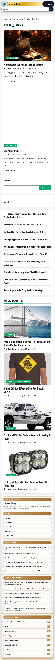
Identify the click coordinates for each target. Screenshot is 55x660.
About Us (8, 518)
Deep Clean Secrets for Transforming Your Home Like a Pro (24, 593)
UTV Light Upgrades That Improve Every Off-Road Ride (26, 239)
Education (8, 654)
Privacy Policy (9, 527)
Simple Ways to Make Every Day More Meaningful (24, 290)
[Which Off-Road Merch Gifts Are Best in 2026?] (27, 369)
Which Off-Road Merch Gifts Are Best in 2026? (23, 224)
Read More (11, 81)
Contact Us (8, 522)
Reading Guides (13, 58)
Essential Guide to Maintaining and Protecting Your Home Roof (25, 589)
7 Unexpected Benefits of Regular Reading (27, 45)
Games (7, 650)
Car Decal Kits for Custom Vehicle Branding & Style (25, 231)
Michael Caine (11, 68)
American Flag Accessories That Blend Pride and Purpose (27, 246)
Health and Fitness (11, 631)
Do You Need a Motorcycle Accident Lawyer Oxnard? (25, 254)
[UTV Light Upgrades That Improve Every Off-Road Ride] (27, 462)
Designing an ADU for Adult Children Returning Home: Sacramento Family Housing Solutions (27, 583)
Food (6, 626)
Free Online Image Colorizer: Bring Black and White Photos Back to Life (27, 343)
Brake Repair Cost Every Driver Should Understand (25, 272)
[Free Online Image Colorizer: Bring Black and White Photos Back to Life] (27, 322)
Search (7, 180)
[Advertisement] (27, 114)
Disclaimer (8, 531)
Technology (11, 335)
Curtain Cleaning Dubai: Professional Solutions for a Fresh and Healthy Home (25, 603)
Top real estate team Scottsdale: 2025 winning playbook (23, 597)
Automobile (11, 428)
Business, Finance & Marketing (18, 381)
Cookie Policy (9, 535)
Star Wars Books (11, 151)
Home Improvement (11, 640)
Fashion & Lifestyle (11, 645)
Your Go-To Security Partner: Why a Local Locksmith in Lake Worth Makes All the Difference (27, 609)
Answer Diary (14, 4)
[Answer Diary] (4, 4)
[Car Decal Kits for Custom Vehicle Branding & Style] (27, 415)
